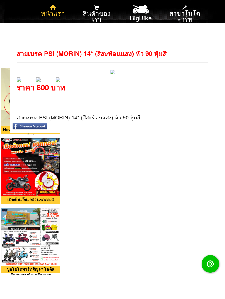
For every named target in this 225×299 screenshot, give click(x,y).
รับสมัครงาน (140, 39)
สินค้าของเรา (96, 15)
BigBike (141, 17)
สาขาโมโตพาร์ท (184, 15)
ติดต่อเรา (97, 39)
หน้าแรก (53, 13)
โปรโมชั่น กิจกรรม (53, 42)
